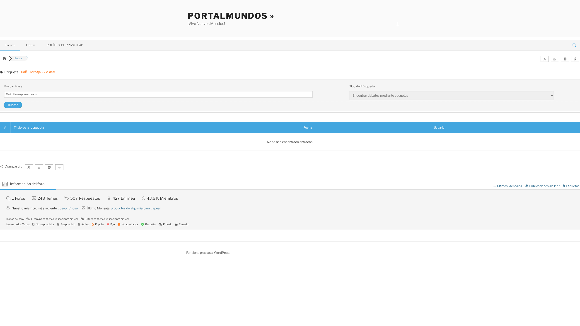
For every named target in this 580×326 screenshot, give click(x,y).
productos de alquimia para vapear (136, 208)
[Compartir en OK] (575, 59)
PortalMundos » (231, 16)
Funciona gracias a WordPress (208, 252)
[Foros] (4, 58)
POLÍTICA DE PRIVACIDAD (65, 45)
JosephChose (68, 208)
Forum (9, 45)
